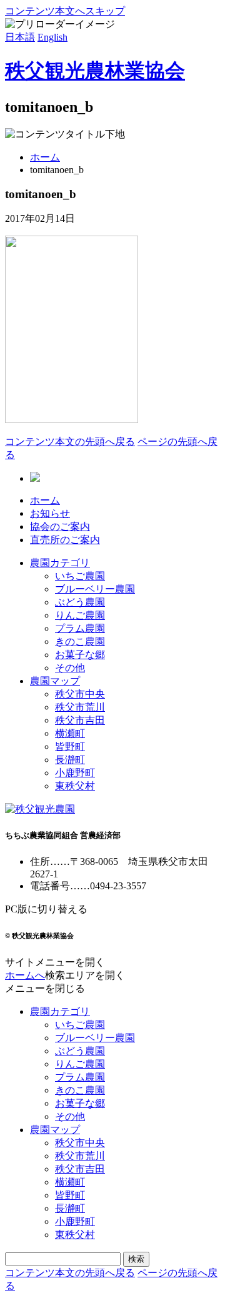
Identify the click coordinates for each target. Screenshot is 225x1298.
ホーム (45, 157)
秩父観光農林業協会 (95, 70)
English (53, 37)
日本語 (20, 37)
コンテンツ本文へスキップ (65, 11)
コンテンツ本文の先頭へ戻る (70, 441)
